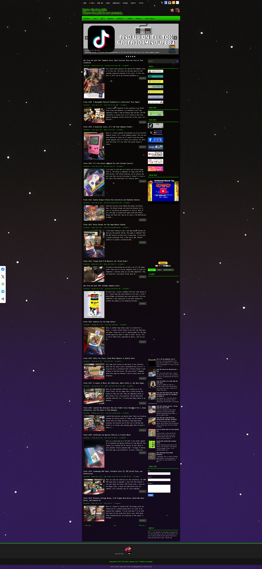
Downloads (116, 3)
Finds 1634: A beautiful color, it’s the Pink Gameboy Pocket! (108, 127)
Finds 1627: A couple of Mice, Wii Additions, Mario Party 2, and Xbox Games (113, 383)
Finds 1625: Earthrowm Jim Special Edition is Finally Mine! (107, 435)
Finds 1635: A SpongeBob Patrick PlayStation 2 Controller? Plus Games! (111, 102)
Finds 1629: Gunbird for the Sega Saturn (99, 322)
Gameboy (105, 129)
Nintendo (86, 19)
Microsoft (120, 19)
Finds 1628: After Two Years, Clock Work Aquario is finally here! (109, 358)
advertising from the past (111, 65)
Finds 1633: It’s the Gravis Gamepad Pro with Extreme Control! (108, 163)
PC (114, 166)
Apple (106, 386)
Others (130, 19)
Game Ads (100, 3)
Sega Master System (115, 227)
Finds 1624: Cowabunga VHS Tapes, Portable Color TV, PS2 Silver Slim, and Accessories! (112, 472)
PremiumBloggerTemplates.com (137, 566)
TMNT (125, 476)
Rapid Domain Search (148, 566)
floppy (105, 264)
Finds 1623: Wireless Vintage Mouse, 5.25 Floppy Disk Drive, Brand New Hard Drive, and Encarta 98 (113, 499)
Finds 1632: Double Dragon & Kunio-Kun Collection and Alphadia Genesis (111, 200)
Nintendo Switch (115, 202)
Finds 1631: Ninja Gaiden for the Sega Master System (104, 224)
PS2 (112, 105)
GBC (119, 65)
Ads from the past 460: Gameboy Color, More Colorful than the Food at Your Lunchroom (113, 61)
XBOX (117, 105)
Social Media (150, 19)
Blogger (149, 561)
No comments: (126, 65)
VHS (127, 476)
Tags (159, 270)
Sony (102, 19)
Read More (142, 78)
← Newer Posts (87, 525)
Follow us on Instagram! (93, 50)
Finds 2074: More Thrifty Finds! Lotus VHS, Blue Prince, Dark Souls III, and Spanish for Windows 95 (167, 394)
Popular (152, 270)
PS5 (120, 202)
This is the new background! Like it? (166, 359)
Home (84, 3)
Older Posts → (142, 525)
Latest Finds (107, 105)
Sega (95, 19)
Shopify (133, 3)
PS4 (112, 361)
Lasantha (128, 566)
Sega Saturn (115, 324)
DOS (104, 166)
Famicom (110, 19)
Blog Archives (168, 270)
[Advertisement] (160, 219)
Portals (139, 19)
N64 (116, 386)
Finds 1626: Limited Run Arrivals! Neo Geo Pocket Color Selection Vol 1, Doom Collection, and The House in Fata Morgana (114, 409)
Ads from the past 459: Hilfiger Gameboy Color (101, 286)
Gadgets (109, 476)
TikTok (141, 3)
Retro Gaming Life (131, 561)
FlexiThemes (116, 566)
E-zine (92, 3)
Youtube (125, 3)
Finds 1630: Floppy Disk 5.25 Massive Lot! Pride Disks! (105, 261)
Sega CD (115, 437)
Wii (114, 105)
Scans (108, 3)
